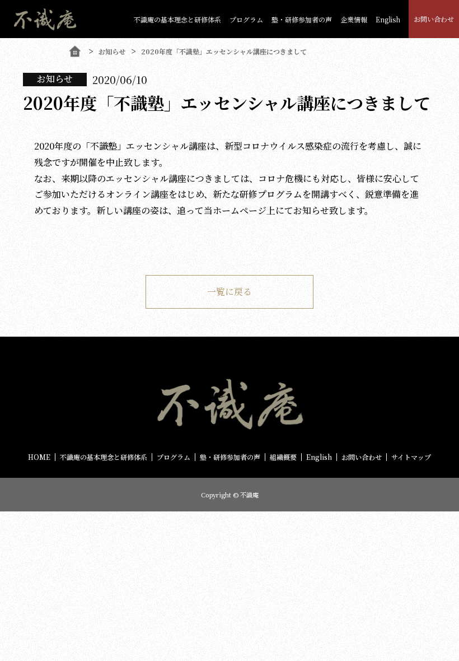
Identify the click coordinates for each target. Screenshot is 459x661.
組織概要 (283, 457)
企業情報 (353, 19)
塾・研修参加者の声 (230, 457)
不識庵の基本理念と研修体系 (177, 19)
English (388, 19)
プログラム (246, 19)
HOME (39, 457)
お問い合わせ (434, 19)
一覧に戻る (229, 291)
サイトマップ (411, 457)
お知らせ (112, 51)
